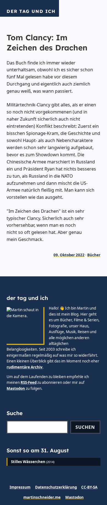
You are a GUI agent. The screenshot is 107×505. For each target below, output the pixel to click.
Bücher (93, 254)
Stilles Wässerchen (28, 461)
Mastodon (16, 388)
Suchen (85, 427)
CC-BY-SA (89, 487)
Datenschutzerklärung (56, 487)
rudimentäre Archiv (25, 367)
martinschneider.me (42, 497)
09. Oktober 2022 (69, 254)
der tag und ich (31, 11)
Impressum (20, 487)
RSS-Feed (28, 382)
